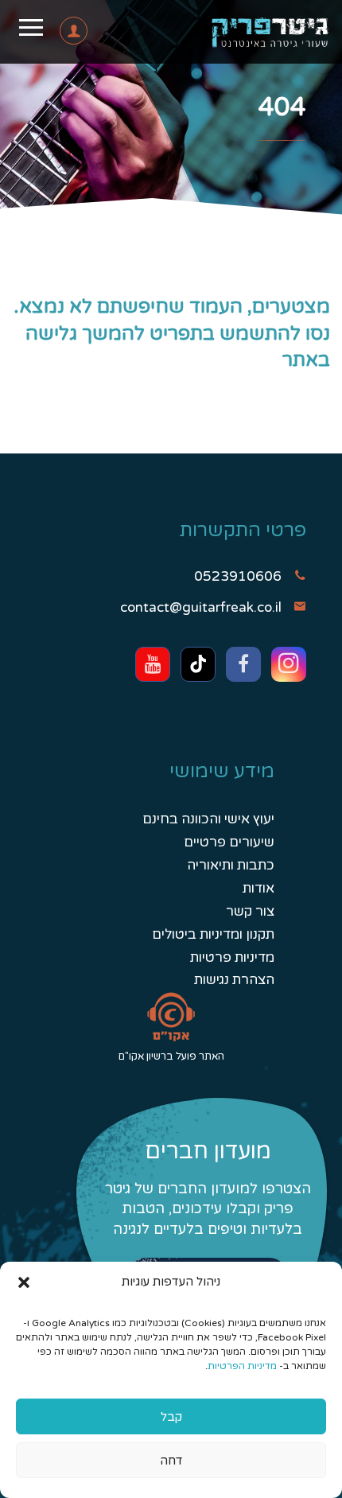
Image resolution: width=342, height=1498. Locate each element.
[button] (24, 1282)
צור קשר (250, 911)
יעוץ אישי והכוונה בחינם (208, 819)
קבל (171, 1417)
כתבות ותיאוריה (230, 865)
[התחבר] (49, 35)
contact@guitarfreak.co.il (201, 607)
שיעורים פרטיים (229, 842)
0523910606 (238, 576)
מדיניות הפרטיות (242, 1366)
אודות (258, 888)
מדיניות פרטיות (232, 957)
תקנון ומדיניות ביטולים (213, 934)
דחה (171, 1460)
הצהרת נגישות (234, 979)
